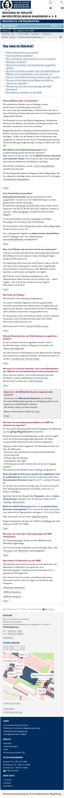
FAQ (6, 749)
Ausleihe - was (8, 33)
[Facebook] (5, 649)
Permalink (8, 786)
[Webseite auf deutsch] (62, 8)
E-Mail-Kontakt (12, 770)
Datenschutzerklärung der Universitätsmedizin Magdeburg (32, 793)
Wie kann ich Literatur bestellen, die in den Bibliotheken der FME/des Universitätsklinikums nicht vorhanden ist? (33, 72)
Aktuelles (8, 743)
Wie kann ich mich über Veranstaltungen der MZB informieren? (28, 87)
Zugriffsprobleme (40, 516)
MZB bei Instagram (12, 596)
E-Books (46, 33)
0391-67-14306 (22, 767)
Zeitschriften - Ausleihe (28, 33)
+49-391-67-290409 (15, 633)
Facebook (8, 550)
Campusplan (9, 708)
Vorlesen (8, 779)
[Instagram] (22, 649)
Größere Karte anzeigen (12, 703)
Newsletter (24, 550)
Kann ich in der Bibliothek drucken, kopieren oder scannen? (33, 77)
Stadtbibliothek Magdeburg (15, 731)
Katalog (14, 236)
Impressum (8, 637)
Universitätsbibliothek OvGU (16, 725)
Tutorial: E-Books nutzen (37, 326)
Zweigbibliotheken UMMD (15, 734)
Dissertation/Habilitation (30, 37)
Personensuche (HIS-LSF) (14, 752)
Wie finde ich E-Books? (16, 61)
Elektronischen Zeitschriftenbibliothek (23, 238)
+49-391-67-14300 (14, 631)
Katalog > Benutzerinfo (14, 502)
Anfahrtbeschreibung (13, 712)
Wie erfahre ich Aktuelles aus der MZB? (24, 92)
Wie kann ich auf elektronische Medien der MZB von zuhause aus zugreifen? (29, 81)
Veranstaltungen (15, 540)
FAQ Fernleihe (36, 381)
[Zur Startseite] (15, 10)
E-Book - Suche (8, 37)
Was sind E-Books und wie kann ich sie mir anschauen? (31, 58)
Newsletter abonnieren (14, 587)
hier (38, 411)
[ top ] (5, 187)
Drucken (7, 783)
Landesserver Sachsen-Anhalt (25, 358)
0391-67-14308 (24, 764)
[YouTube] (17, 649)
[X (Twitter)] (11, 649)
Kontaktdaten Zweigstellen (17, 179)
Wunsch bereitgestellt (14, 348)
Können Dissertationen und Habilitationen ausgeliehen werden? (31, 66)
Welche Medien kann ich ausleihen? (22, 52)
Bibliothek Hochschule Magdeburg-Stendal (22, 728)
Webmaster (49, 609)
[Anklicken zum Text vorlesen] (51, 9)
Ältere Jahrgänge (20, 211)
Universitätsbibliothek (44, 166)
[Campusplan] (28, 700)
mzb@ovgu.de (48, 521)
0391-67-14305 (21, 761)
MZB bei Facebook (12, 592)
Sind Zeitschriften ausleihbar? (19, 55)
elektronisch (9, 139)
